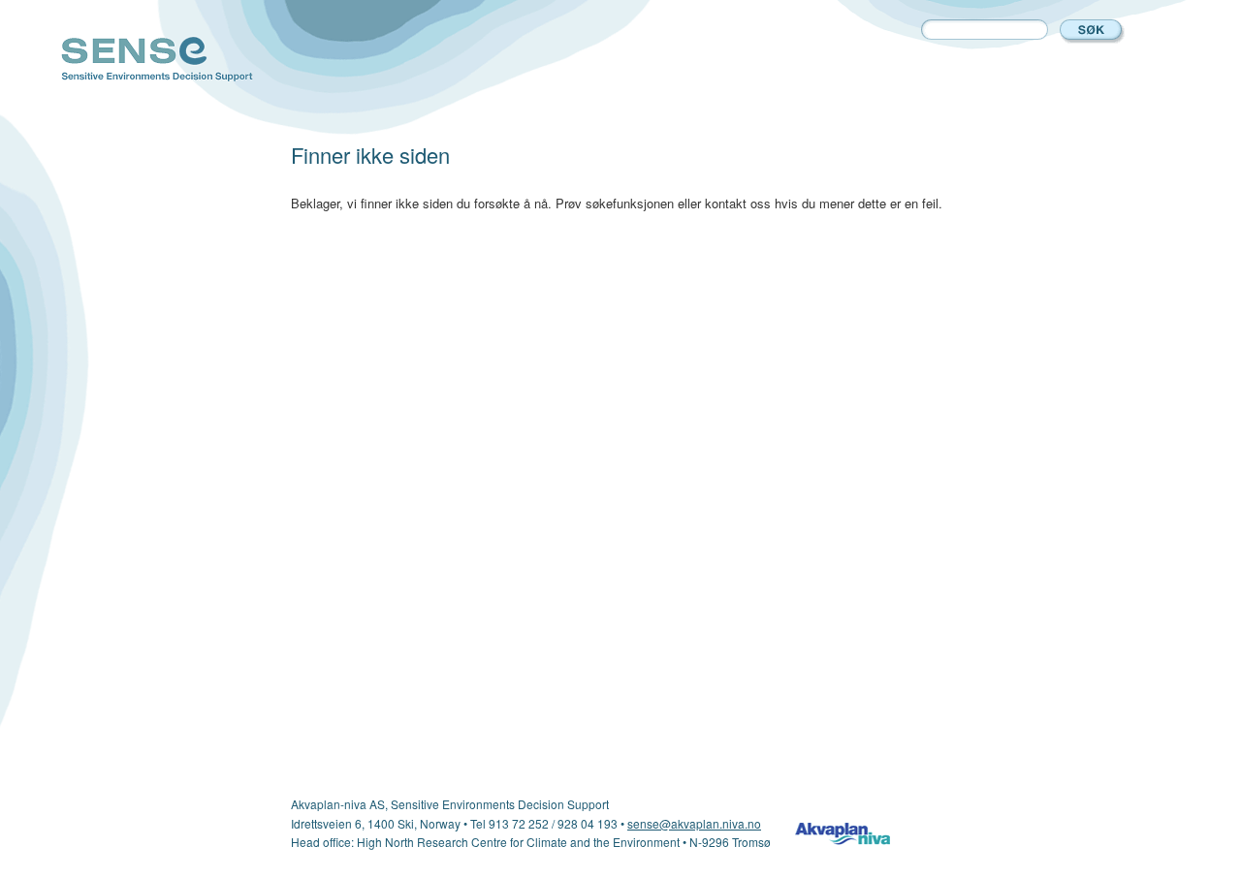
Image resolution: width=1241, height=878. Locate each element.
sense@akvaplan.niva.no (694, 823)
